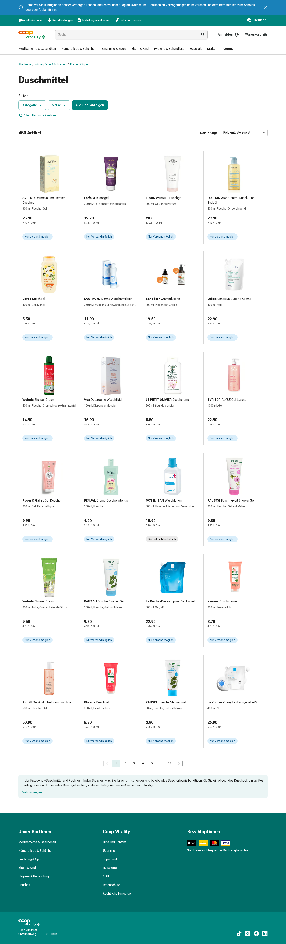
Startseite (24, 64)
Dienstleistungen (62, 20)
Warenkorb (253, 34)
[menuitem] (37, 49)
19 (169, 763)
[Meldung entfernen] (265, 7)
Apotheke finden (33, 20)
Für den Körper (79, 64)
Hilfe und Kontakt (114, 842)
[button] (257, 20)
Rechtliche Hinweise (117, 893)
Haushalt (24, 885)
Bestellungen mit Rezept (96, 20)
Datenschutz (111, 885)
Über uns (109, 850)
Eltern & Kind (27, 868)
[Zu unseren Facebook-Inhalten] (256, 933)
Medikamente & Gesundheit (37, 842)
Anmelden (225, 34)
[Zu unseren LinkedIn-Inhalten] (265, 933)
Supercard (110, 859)
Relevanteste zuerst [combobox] (236, 132)
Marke (56, 105)
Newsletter (110, 868)
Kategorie (29, 105)
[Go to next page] (179, 763)
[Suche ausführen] (203, 34)
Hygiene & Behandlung (33, 876)
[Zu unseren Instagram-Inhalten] (247, 933)
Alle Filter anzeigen (90, 105)
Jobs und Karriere (131, 20)
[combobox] (126, 34)
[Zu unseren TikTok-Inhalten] (239, 933)
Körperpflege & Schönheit (50, 64)
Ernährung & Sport (30, 859)
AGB (106, 876)
